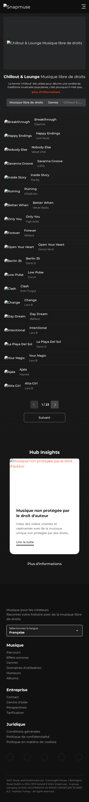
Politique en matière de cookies (31, 742)
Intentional (38, 328)
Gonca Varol (46, 249)
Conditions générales (23, 731)
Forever (30, 230)
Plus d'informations (44, 564)
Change (30, 300)
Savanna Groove (50, 161)
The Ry (35, 179)
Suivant (44, 418)
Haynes (24, 374)
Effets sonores (17, 658)
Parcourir (13, 652)
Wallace (29, 235)
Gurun (32, 277)
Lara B (28, 304)
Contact (12, 697)
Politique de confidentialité (27, 737)
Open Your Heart (51, 245)
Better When (43, 203)
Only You (33, 217)
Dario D (31, 263)
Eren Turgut (28, 290)
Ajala (23, 369)
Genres (12, 663)
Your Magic (37, 356)
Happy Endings (48, 133)
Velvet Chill (39, 152)
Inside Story (40, 175)
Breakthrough (45, 119)
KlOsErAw (31, 193)
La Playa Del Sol (49, 342)
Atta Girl (31, 383)
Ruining (30, 189)
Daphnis (39, 124)
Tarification (15, 713)
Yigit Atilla (32, 221)
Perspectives (16, 707)
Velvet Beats (41, 207)
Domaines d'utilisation (23, 668)
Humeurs (13, 673)
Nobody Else (41, 147)
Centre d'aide (17, 702)
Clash (25, 286)
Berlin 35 (33, 258)
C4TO (40, 166)
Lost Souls (42, 138)
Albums (12, 678)
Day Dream (39, 314)
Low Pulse (36, 272)
